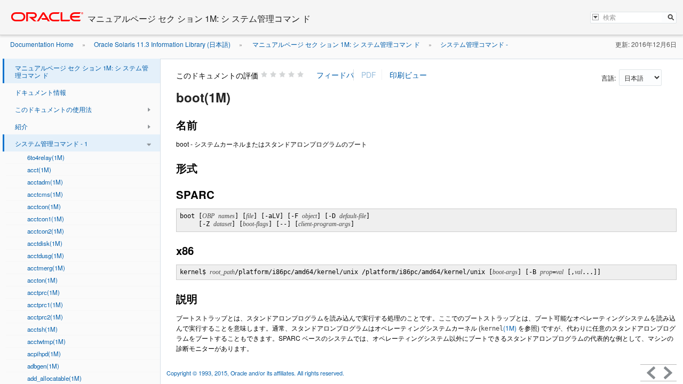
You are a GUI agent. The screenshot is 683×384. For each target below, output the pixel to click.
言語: (609, 77)
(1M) (499, 327)
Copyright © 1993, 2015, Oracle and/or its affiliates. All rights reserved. (256, 373)
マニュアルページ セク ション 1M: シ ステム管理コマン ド (335, 44)
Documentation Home (42, 44)
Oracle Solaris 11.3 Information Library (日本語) (162, 44)
